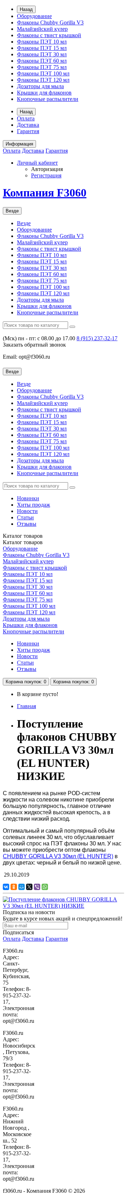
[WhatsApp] (45, 887)
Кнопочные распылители (47, 99)
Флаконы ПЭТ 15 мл (42, 48)
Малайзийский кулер (42, 29)
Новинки (28, 498)
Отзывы (26, 524)
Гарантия (28, 131)
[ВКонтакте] (6, 887)
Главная (26, 706)
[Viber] (37, 887)
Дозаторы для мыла (40, 86)
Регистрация (46, 175)
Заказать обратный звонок (34, 345)
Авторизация (47, 169)
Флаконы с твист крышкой (49, 35)
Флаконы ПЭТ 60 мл (42, 61)
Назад (26, 9)
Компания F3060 (44, 192)
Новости (27, 511)
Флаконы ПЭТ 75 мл (42, 67)
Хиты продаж (33, 505)
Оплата (26, 118)
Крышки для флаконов (44, 93)
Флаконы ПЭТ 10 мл (42, 42)
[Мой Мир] (21, 887)
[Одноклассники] (14, 887)
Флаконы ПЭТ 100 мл (43, 73)
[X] (29, 887)
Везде (24, 223)
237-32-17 (97, 338)
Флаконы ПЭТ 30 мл (42, 54)
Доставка (28, 125)
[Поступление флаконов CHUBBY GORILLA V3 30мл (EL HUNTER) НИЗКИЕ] (63, 906)
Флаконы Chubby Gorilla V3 (50, 22)
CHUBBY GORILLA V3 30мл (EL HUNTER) (58, 856)
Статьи (25, 517)
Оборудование (34, 16)
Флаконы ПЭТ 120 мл (43, 80)
